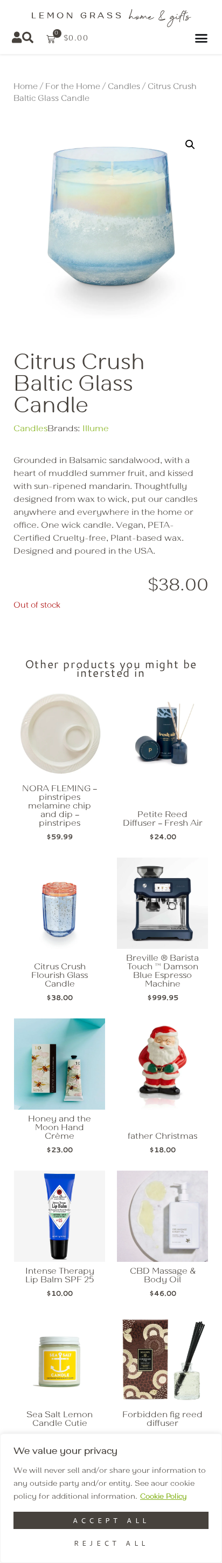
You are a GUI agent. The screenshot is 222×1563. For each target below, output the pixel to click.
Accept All (111, 1520)
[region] (111, 1498)
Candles (124, 87)
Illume (95, 429)
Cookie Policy (163, 1496)
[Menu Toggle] (203, 38)
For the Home (72, 87)
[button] (190, 144)
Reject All (111, 1543)
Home (25, 87)
